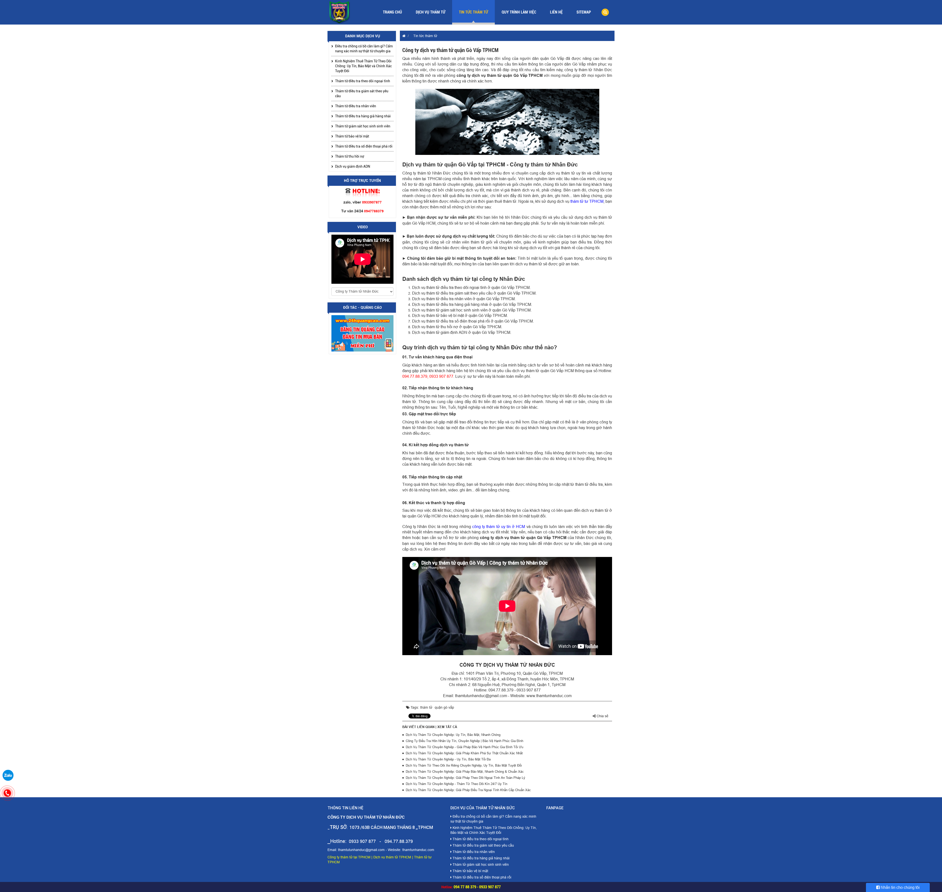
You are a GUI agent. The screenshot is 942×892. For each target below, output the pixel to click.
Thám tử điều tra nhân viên (355, 106)
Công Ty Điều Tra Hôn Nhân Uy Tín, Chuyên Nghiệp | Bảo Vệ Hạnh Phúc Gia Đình (464, 741)
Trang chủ (392, 12)
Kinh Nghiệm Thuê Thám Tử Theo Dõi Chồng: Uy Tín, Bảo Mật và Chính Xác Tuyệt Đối (363, 66)
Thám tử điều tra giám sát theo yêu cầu (361, 93)
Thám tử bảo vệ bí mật (352, 136)
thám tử (426, 707)
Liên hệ (556, 12)
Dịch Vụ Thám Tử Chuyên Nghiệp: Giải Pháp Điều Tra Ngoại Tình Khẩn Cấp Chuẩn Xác (468, 790)
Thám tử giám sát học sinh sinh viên (362, 126)
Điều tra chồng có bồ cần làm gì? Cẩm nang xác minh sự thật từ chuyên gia (364, 48)
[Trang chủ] (403, 36)
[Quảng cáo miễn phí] (362, 333)
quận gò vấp (444, 707)
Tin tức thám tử (473, 12)
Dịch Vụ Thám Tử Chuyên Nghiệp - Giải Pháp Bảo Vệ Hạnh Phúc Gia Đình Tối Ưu (464, 747)
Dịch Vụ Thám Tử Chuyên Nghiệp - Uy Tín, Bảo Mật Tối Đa (448, 759)
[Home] (339, 12)
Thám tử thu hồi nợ (349, 156)
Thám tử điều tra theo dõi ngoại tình (362, 81)
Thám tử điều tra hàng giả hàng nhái (363, 116)
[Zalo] (7, 775)
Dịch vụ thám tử (430, 12)
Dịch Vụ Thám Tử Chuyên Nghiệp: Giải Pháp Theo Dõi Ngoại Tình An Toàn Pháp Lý (465, 778)
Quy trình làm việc (519, 12)
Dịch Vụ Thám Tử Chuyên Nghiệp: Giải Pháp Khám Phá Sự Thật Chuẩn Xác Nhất (464, 753)
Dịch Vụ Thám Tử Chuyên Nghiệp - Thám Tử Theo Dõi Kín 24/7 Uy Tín (456, 784)
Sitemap (583, 12)
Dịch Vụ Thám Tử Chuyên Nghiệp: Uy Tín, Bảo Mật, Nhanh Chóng (453, 735)
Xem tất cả (447, 727)
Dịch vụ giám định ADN (352, 166)
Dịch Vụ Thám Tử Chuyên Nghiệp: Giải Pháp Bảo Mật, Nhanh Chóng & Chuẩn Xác (465, 771)
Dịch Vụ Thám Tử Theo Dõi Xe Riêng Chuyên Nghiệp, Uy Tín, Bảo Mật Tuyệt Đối (464, 765)
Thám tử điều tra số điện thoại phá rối (363, 146)
